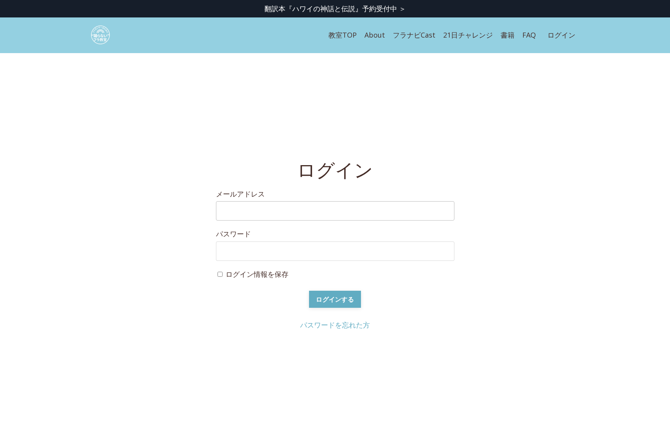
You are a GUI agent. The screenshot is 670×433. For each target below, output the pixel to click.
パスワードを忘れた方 (335, 324)
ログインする (335, 299)
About (374, 35)
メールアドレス (240, 193)
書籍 (508, 35)
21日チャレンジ (468, 35)
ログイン (561, 35)
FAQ (529, 35)
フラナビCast (414, 35)
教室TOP (342, 35)
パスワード (233, 233)
